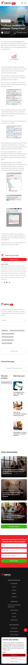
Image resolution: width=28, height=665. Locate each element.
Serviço (14, 586)
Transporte (14, 596)
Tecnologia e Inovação (17, 330)
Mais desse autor (14, 259)
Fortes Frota (6, 21)
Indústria (14, 593)
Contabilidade (14, 583)
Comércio (14, 590)
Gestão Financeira (7, 340)
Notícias (14, 616)
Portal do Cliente (14, 634)
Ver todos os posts (14, 526)
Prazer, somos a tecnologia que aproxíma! (14, 605)
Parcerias (14, 613)
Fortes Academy (14, 610)
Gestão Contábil (7, 343)
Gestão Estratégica (8, 333)
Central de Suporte (14, 631)
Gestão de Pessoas (7, 336)
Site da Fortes (14, 628)
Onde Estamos (14, 620)
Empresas (4, 330)
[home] (8, 3)
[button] (22, 3)
